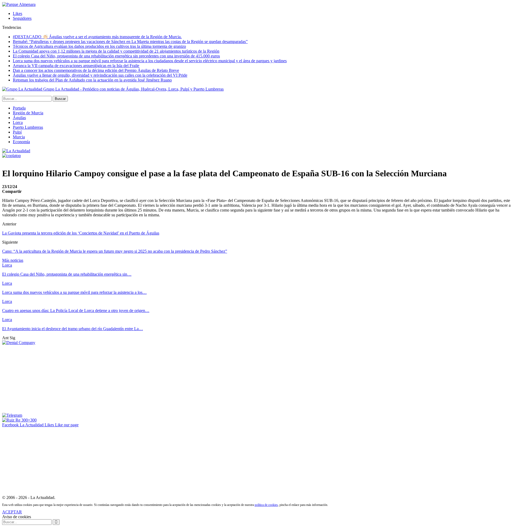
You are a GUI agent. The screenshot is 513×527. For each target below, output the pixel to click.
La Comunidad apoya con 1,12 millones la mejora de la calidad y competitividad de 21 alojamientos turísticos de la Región (116, 51)
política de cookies (266, 505)
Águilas (19, 117)
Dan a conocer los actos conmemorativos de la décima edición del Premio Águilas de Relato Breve (96, 70)
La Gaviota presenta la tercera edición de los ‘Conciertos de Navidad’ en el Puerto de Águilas (80, 233)
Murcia (19, 137)
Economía (21, 141)
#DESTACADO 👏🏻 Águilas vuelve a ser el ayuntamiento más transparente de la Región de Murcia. (97, 36)
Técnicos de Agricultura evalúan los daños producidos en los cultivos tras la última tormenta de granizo (99, 46)
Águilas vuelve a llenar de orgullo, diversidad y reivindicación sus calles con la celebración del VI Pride (100, 75)
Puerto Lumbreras (28, 127)
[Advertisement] (42, 378)
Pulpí (17, 132)
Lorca (18, 122)
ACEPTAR (12, 512)
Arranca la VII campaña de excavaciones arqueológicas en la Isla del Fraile (76, 65)
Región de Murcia (28, 113)
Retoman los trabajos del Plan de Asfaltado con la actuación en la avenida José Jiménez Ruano (92, 80)
